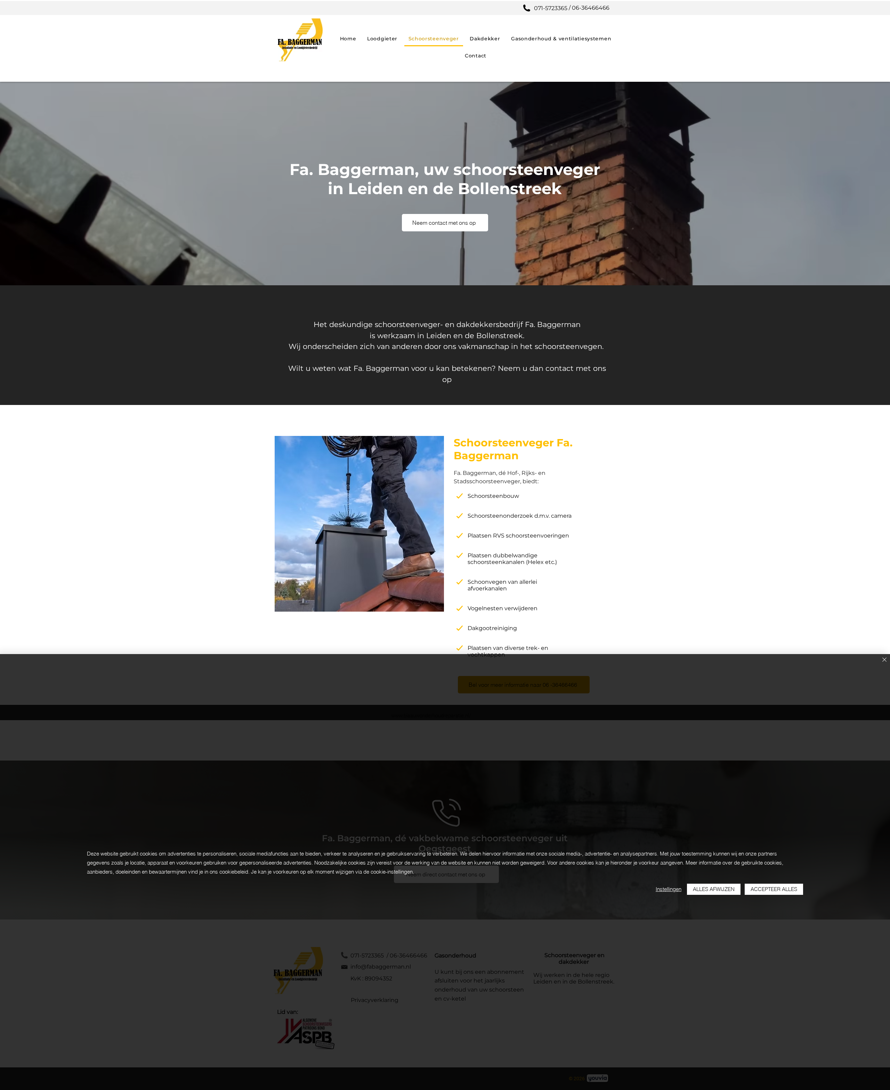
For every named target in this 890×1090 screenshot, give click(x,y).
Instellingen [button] (668, 889)
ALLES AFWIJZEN (714, 889)
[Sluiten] (884, 660)
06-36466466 (591, 8)
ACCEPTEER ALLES (774, 889)
